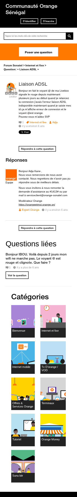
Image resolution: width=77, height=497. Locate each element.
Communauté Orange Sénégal (31, 9)
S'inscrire (48, 21)
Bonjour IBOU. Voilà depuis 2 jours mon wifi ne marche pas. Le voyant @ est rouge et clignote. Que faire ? (36, 258)
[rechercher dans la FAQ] (69, 36)
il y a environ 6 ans (56, 209)
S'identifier (29, 21)
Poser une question (38, 52)
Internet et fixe (38, 122)
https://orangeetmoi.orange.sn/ (37, 204)
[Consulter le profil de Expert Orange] (11, 179)
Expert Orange (30, 209)
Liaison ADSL (33, 84)
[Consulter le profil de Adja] (11, 92)
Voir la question (17, 275)
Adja (55, 122)
